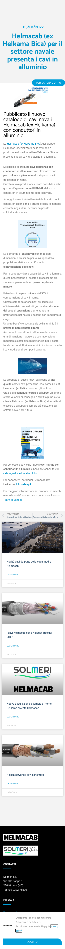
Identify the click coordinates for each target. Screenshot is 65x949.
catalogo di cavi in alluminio (19, 473)
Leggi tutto (13, 574)
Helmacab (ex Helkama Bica (23, 143)
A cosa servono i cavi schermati (25, 774)
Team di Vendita (12, 499)
